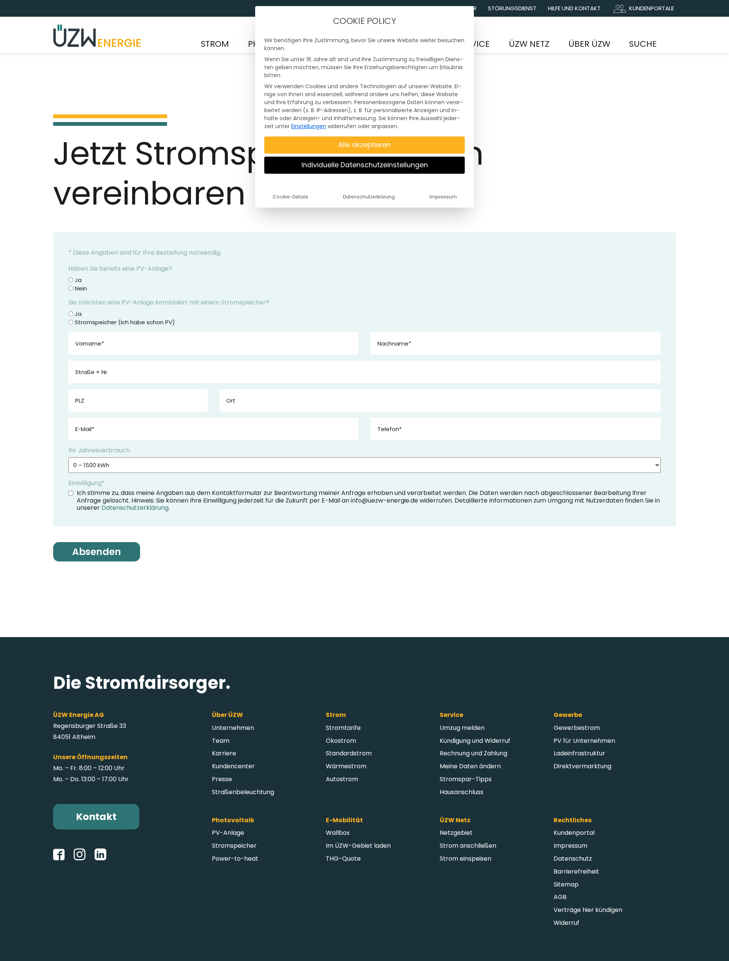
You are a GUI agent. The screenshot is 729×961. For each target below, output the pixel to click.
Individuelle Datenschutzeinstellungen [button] (364, 165)
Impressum (443, 196)
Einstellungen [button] (308, 126)
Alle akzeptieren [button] (364, 144)
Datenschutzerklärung (369, 196)
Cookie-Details (290, 196)
